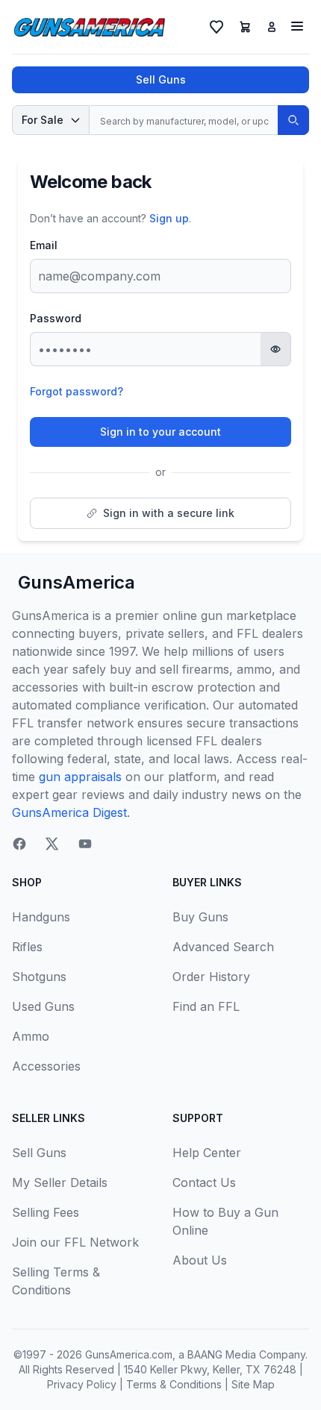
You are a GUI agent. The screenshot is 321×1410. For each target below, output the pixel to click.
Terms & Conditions (174, 1384)
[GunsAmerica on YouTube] (85, 843)
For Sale (42, 119)
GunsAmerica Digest (69, 812)
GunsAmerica (76, 582)
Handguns (41, 916)
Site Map (253, 1384)
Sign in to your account (160, 431)
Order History (211, 976)
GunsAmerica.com (128, 1354)
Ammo (30, 1036)
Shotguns (39, 976)
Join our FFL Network (75, 1242)
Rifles (27, 946)
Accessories (46, 1066)
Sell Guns (161, 79)
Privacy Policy (81, 1384)
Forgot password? (76, 391)
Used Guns (43, 1006)
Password (55, 318)
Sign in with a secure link (168, 513)
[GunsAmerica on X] (52, 843)
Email (43, 245)
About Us (199, 1260)
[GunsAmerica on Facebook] (19, 843)
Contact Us (204, 1182)
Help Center (206, 1152)
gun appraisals (80, 776)
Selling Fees (45, 1212)
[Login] (271, 26)
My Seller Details (59, 1182)
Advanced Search (223, 946)
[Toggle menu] (297, 26)
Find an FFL (206, 1006)
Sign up (169, 218)
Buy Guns (200, 916)
